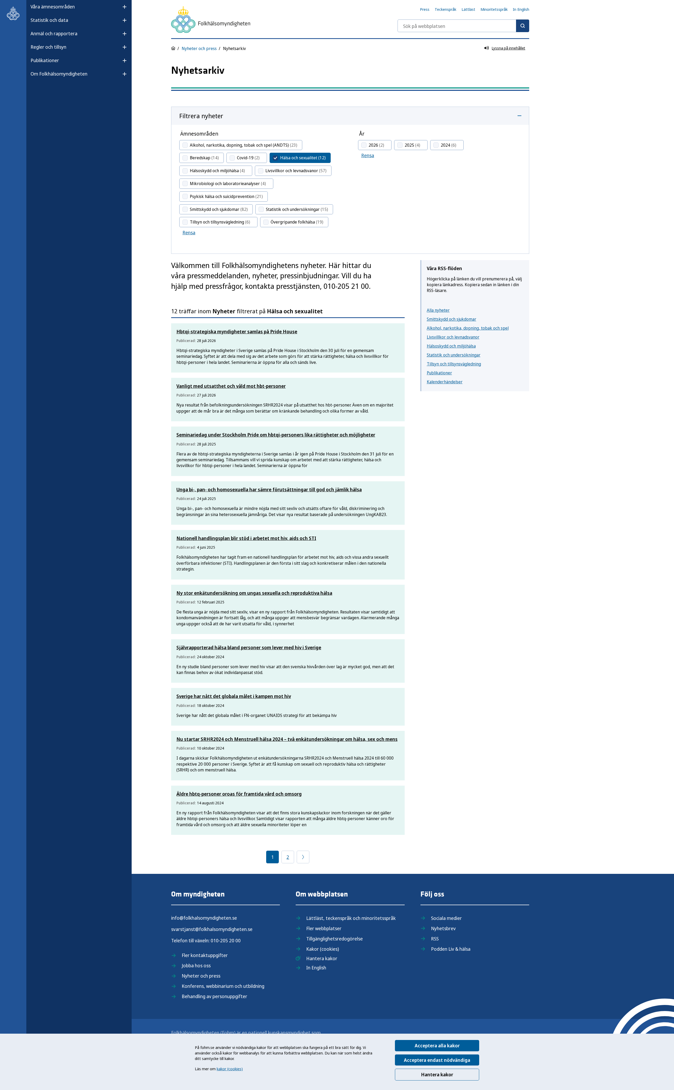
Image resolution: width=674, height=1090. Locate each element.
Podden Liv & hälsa (450, 949)
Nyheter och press (199, 48)
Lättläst (468, 9)
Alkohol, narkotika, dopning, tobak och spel (468, 328)
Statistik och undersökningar (453, 355)
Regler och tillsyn (48, 47)
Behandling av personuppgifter (214, 996)
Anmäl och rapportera (54, 33)
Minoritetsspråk (494, 9)
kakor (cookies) (230, 1068)
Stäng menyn (44, 90)
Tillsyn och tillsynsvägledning (454, 364)
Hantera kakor (437, 1074)
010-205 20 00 (226, 940)
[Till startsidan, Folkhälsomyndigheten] (13, 13)
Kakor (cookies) (322, 949)
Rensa (188, 232)
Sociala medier (446, 918)
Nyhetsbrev (443, 928)
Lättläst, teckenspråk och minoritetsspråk (351, 918)
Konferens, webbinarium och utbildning (223, 986)
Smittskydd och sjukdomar (451, 319)
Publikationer (45, 60)
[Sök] (522, 25)
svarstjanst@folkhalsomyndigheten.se (211, 929)
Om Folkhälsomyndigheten (59, 74)
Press (424, 9)
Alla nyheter (438, 310)
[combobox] (463, 25)
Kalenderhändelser (445, 382)
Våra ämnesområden (53, 6)
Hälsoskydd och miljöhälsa (451, 346)
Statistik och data (49, 20)
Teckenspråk (445, 9)
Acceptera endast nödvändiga (437, 1060)
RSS (435, 938)
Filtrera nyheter (201, 115)
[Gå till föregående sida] (303, 857)
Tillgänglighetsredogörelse (334, 938)
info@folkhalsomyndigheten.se (204, 918)
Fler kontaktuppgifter (205, 955)
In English (521, 9)
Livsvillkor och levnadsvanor (453, 337)
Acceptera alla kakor (437, 1045)
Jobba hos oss (196, 965)
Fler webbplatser (323, 928)
